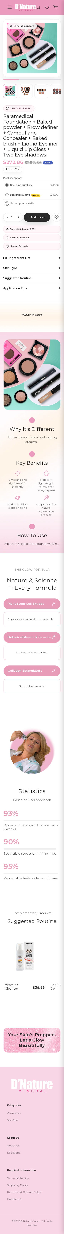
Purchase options (12, 178)
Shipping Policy (17, 1185)
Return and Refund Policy (24, 1192)
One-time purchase (21, 185)
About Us (13, 1145)
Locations (13, 1152)
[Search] (38, 7)
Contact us (14, 1199)
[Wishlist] (47, 7)
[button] (55, 7)
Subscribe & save (25, 195)
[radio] (7, 185)
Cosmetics (14, 1113)
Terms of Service (18, 1178)
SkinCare (13, 1120)
